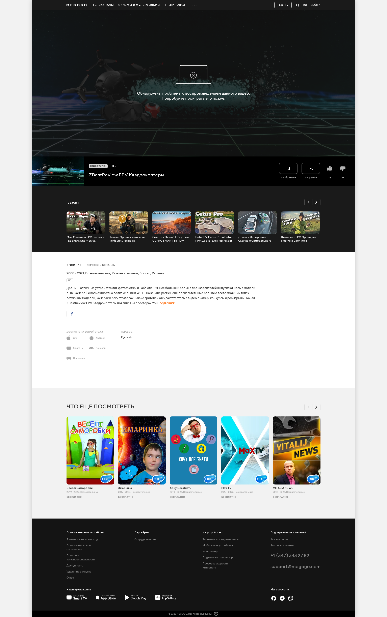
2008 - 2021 (75, 273)
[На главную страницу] (77, 5)
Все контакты (279, 539)
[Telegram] (282, 598)
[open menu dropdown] (194, 5)
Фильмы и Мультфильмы (139, 5)
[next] (316, 202)
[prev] (308, 202)
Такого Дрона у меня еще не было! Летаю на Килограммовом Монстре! (127, 239)
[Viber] (290, 598)
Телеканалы (103, 5)
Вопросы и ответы (282, 545)
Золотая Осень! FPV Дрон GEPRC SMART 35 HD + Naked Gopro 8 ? (170, 239)
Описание (74, 265)
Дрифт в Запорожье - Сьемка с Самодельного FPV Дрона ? (255, 239)
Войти (315, 5)
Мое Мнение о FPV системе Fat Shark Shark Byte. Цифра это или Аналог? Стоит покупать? (85, 239)
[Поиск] (297, 5)
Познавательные (97, 273)
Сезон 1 (73, 202)
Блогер (144, 273)
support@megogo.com (295, 566)
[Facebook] (273, 598)
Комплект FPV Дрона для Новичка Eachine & (298, 239)
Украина (158, 273)
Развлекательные (125, 273)
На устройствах (213, 532)
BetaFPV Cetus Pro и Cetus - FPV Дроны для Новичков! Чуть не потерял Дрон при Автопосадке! (214, 239)
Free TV (283, 5)
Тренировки (174, 5)
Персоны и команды (101, 265)
